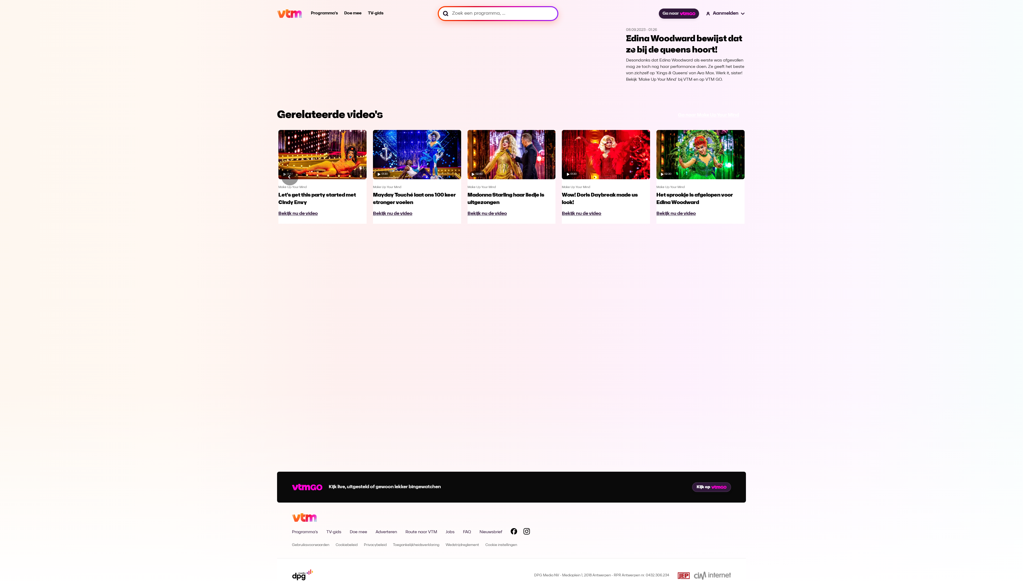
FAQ (467, 532)
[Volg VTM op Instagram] (526, 532)
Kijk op (703, 487)
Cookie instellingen (501, 545)
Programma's (324, 13)
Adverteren (386, 532)
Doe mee (353, 13)
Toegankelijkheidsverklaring (416, 545)
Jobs (450, 532)
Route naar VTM (421, 532)
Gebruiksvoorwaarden (310, 545)
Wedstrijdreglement (462, 545)
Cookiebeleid (347, 545)
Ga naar (671, 13)
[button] (725, 13)
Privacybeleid (375, 545)
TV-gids (375, 13)
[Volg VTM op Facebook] (514, 532)
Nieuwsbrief (491, 532)
